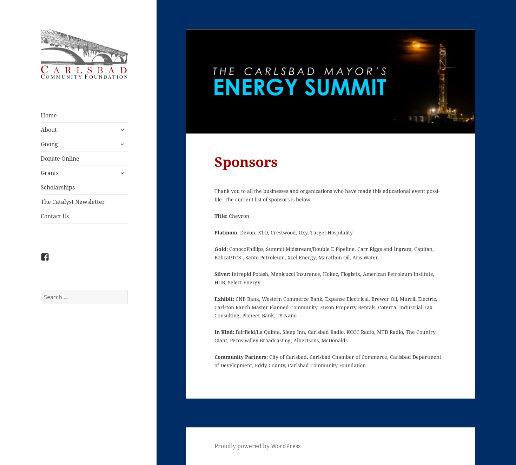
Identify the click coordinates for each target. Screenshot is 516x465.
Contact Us (55, 216)
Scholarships (58, 187)
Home (49, 115)
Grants (50, 173)
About (49, 130)
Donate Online (60, 158)
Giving (49, 144)
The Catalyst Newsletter (73, 202)
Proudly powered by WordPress (257, 446)
